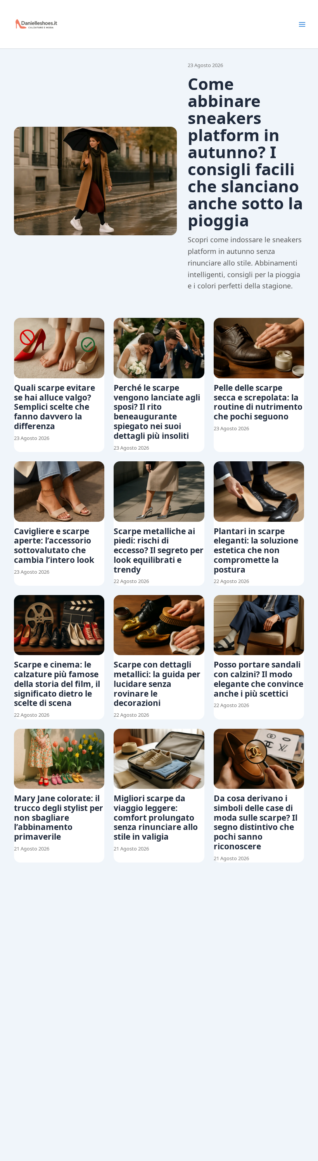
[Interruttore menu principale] (302, 24)
